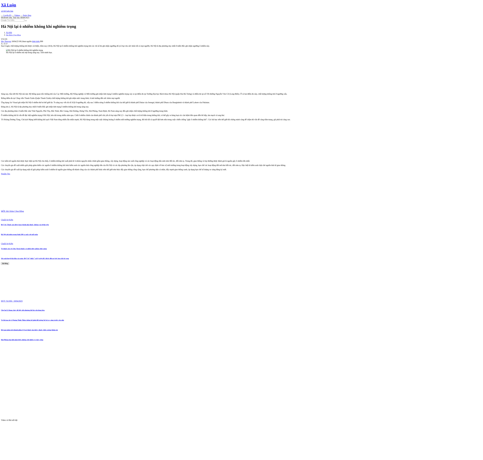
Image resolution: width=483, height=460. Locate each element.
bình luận (36, 41)
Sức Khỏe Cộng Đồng (13, 35)
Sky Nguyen (6, 41)
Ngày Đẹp (26, 15)
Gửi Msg (5, 263)
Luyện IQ (7, 15)
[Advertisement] (76, 73)
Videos (17, 15)
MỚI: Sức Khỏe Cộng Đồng (12, 211)
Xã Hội (9, 33)
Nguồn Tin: (5, 174)
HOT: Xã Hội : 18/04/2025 (12, 301)
